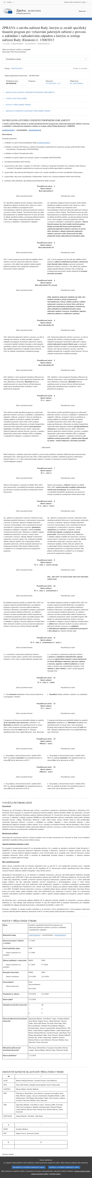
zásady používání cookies (39, 1174)
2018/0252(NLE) (17, 68)
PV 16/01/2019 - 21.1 (53, 83)
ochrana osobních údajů (82, 1171)
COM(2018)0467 (9, 130)
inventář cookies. (55, 1174)
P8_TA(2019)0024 (76, 83)
